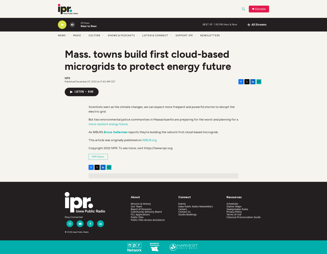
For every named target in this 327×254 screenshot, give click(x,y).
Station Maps (234, 206)
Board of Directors (141, 209)
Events (182, 203)
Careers (182, 209)
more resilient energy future (108, 124)
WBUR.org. (149, 140)
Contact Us (184, 211)
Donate (260, 9)
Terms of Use (234, 214)
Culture (94, 35)
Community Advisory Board (146, 211)
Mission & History (141, 203)
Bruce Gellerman (116, 132)
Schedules (232, 203)
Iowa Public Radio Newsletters (195, 206)
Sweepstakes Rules (237, 209)
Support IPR (184, 35)
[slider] (77, 24)
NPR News (98, 156)
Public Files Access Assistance (148, 219)
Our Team (136, 206)
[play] (62, 25)
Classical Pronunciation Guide (244, 217)
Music (77, 35)
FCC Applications (140, 214)
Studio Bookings (187, 214)
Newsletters (210, 35)
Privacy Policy (234, 211)
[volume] (72, 25)
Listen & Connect (155, 35)
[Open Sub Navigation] (68, 35)
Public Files (137, 217)
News (62, 35)
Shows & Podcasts (121, 35)
